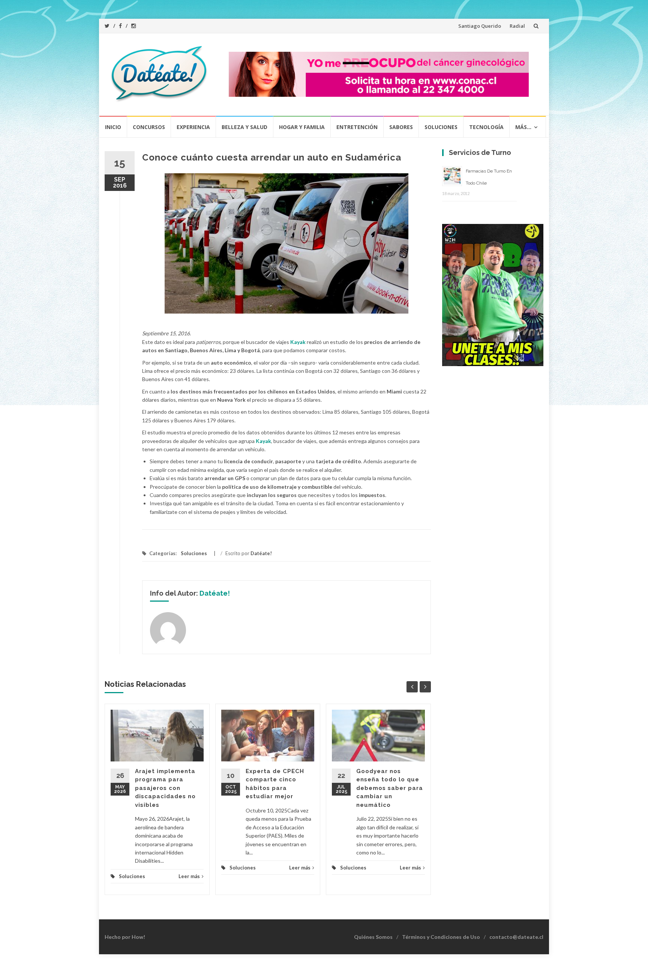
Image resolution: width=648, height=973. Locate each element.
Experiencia (193, 127)
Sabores (401, 127)
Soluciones (441, 127)
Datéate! (261, 553)
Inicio (113, 127)
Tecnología (486, 127)
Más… (523, 127)
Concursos (149, 127)
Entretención (357, 127)
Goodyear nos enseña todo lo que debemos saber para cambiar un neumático (389, 788)
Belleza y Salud (244, 127)
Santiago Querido (479, 26)
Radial (517, 26)
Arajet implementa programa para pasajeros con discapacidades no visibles (165, 788)
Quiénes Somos (373, 937)
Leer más (189, 876)
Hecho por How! (125, 937)
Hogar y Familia (302, 127)
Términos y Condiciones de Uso (441, 937)
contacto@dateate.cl (516, 937)
